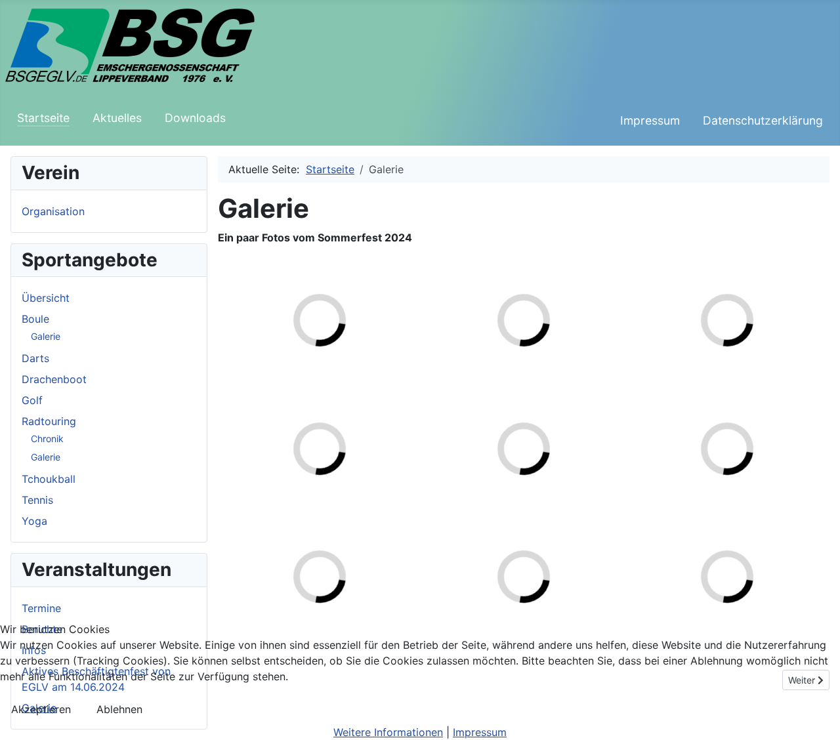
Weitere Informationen (388, 732)
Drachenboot (54, 379)
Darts (35, 358)
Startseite (43, 118)
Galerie (45, 336)
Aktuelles (117, 118)
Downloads (195, 118)
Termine (41, 608)
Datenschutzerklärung (763, 120)
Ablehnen (119, 709)
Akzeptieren (41, 709)
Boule (35, 318)
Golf (32, 400)
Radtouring (49, 421)
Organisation (53, 211)
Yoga (34, 520)
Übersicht (46, 297)
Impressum (650, 120)
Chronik (47, 438)
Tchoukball (48, 478)
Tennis (37, 499)
